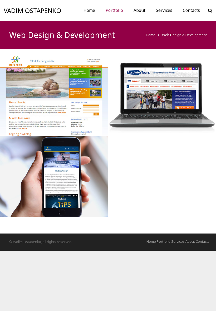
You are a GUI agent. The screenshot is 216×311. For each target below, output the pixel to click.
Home (150, 35)
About (190, 241)
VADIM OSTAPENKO (32, 10)
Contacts (202, 241)
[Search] (210, 10)
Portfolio (163, 241)
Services (178, 241)
